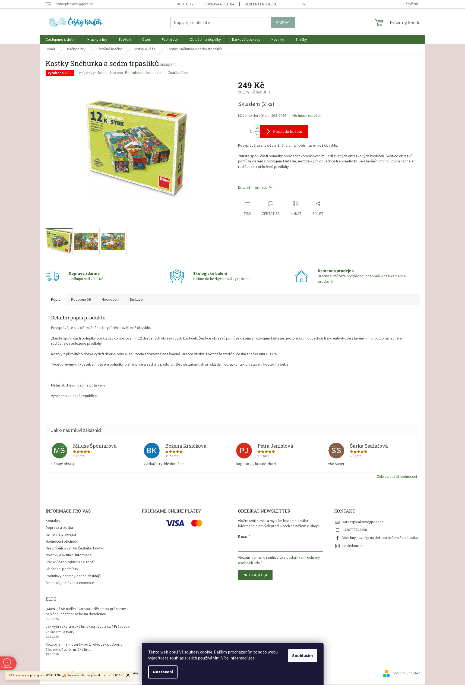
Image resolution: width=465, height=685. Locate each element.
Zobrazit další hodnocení (397, 476)
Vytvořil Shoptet (406, 673)
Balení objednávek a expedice (70, 583)
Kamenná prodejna (261, 4)
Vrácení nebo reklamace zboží (70, 562)
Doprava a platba (219, 4)
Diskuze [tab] (136, 299)
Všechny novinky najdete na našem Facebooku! (380, 538)
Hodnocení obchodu (62, 541)
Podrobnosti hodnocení (144, 73)
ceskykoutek (352, 546)
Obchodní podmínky (62, 569)
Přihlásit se (255, 574)
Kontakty (185, 4)
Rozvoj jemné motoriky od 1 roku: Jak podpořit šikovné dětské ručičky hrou (84, 647)
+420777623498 (354, 530)
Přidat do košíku (287, 131)
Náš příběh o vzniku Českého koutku (75, 548)
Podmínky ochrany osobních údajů (73, 576)
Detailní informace (252, 187)
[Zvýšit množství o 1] (257, 128)
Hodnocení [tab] (110, 299)
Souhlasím (302, 656)
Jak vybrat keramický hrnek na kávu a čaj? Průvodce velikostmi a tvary (88, 629)
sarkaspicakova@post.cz (362, 522)
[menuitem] (61, 39)
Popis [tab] (55, 299)
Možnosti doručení (307, 115)
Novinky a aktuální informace (69, 555)
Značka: (178, 73)
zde (251, 658)
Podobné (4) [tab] (81, 299)
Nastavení (163, 672)
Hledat (283, 22)
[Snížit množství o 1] (257, 134)
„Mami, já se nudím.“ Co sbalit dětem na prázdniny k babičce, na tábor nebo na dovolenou (87, 612)
